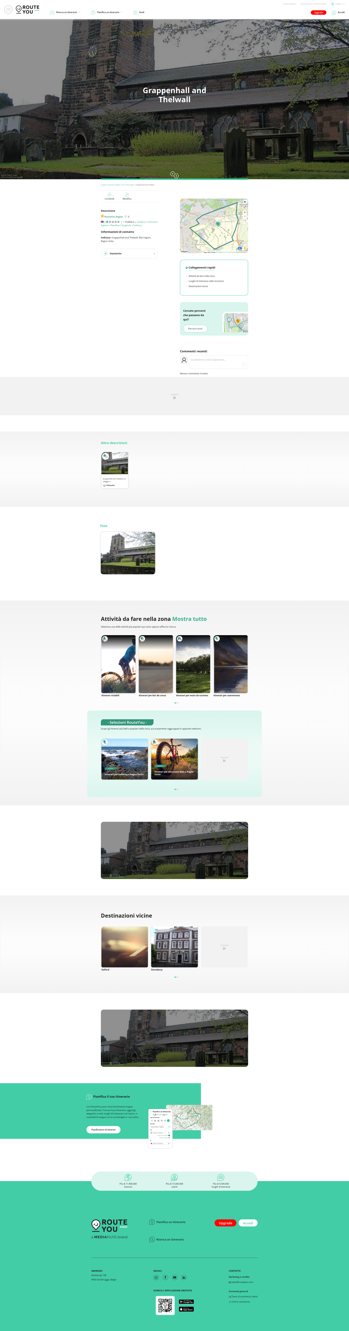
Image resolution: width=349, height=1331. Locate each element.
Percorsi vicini (195, 328)
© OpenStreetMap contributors (237, 252)
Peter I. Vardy (12, 175)
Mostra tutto (189, 618)
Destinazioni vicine (198, 286)
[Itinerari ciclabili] (118, 664)
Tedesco (137, 225)
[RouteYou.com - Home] (27, 9)
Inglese (104, 225)
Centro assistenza (240, 1301)
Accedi (248, 1223)
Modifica (127, 198)
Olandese (115, 225)
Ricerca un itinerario (170, 1239)
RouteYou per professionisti (313, 3)
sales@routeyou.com (242, 1282)
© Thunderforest (221, 252)
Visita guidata (289, 3)
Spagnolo (126, 225)
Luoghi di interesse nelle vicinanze (206, 281)
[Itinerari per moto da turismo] (193, 664)
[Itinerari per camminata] (230, 664)
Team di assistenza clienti (244, 1296)
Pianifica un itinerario (170, 1222)
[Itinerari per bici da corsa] (156, 664)
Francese (152, 221)
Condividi (109, 198)
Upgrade (318, 12)
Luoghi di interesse (107, 185)
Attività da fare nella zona (201, 276)
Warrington (130, 185)
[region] (214, 226)
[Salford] (124, 946)
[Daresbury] (174, 946)
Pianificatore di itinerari (103, 1129)
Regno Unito (120, 185)
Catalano (141, 221)
